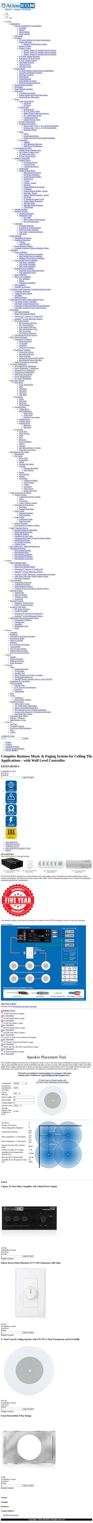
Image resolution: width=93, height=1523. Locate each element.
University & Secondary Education (22, 636)
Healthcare (14, 634)
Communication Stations (23, 293)
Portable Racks (24, 419)
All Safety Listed (25, 67)
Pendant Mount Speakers (23, 85)
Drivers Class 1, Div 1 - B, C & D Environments (41, 126)
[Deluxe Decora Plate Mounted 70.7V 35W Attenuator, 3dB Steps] (29, 1322)
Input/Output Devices (22, 540)
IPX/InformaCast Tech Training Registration (30, 710)
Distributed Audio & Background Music (24, 618)
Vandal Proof (28, 179)
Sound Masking (15, 236)
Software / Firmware (17, 718)
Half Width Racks (25, 411)
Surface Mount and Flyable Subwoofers (33, 95)
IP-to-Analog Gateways (27, 327)
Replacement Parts (30, 491)
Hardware (22, 440)
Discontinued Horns (22, 552)
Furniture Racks (25, 421)
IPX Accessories (25, 331)
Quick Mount (28, 489)
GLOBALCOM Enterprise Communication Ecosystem (30, 289)
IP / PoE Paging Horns (32, 111)
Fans (20, 438)
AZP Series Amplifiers (27, 262)
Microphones (19, 454)
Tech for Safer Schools (18, 649)
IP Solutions (14, 310)
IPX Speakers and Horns (28, 323)
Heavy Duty (23, 458)
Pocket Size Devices (26, 352)
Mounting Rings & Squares (33, 205)
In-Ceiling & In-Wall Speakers (30, 228)
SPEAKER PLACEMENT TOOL (18, 848)
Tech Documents (16, 683)
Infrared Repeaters (21, 523)
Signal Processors (25, 341)
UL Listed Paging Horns (32, 115)
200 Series (23, 393)
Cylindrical (28, 189)
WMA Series (28, 413)
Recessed (27, 185)
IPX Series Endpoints (22, 578)
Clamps (26, 485)
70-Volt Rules (19, 671)
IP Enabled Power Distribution (25, 366)
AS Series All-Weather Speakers (30, 73)
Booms (21, 472)
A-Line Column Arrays (27, 156)
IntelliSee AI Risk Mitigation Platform (29, 319)
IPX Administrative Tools (28, 329)
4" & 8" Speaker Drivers (28, 60)
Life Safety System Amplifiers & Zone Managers (32, 306)
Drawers (22, 446)
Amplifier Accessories (22, 287)
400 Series (27, 425)
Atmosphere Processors (23, 238)
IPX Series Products (22, 321)
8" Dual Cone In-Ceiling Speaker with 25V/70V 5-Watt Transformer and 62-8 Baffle (52, 1081)
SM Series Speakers (26, 75)
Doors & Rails (24, 434)
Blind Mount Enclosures (32, 173)
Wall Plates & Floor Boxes (24, 505)
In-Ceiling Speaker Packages (29, 56)
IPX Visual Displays (26, 325)
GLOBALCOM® (21, 611)
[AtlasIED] (18, 10)
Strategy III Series (25, 42)
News (12, 730)
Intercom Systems (16, 591)
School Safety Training (23, 700)
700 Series (23, 389)
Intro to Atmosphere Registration (26, 708)
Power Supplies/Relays (23, 376)
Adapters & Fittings (31, 480)
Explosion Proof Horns (27, 124)
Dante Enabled (24, 34)
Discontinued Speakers (23, 550)
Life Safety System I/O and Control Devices (30, 308)
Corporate (13, 632)
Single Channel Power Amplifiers (31, 254)
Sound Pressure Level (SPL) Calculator (29, 675)
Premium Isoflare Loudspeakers (26, 530)
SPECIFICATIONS (12, 844)
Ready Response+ (16, 663)
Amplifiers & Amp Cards (24, 536)
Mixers (21, 281)
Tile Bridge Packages (26, 62)
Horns (17, 99)
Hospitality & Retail (17, 638)
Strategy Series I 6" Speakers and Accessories (40, 52)
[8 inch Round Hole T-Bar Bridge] (29, 1475)
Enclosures (23, 234)
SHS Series (19, 36)
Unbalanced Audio (26, 519)
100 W (26, 134)
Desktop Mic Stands (31, 468)
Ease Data (18, 689)
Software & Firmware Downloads (31, 358)
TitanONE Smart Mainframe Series (31, 271)
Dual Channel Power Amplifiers (30, 256)
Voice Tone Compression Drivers (31, 232)
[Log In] (6, 14)
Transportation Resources (24, 677)
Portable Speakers (21, 209)
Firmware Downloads (27, 347)
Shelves (22, 444)
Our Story (13, 724)
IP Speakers (19, 87)
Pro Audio (27, 217)
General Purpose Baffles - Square (36, 191)
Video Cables (19, 511)
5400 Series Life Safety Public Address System (27, 300)
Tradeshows (19, 698)
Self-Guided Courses (22, 704)
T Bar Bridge (28, 207)
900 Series (27, 427)
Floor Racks (19, 383)
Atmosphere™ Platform (23, 339)
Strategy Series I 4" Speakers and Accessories (40, 50)
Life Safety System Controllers (26, 302)
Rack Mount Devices (26, 354)
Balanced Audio (25, 521)
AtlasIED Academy (17, 702)
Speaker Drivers (25, 160)
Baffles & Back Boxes (27, 171)
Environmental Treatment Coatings (27, 525)
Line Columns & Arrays (23, 148)
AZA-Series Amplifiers (27, 264)
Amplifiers (14, 250)
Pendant (22, 30)
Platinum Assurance (17, 661)
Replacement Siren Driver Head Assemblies (39, 138)
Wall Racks (19, 397)
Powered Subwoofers (31, 222)
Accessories (23, 140)
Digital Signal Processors (23, 532)
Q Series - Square (30, 183)
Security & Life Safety (18, 607)
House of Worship (16, 640)
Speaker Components (22, 158)
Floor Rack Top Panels (27, 450)
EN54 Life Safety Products (28, 230)
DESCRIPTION (11, 842)
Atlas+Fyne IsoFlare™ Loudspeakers (28, 26)
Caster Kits (23, 432)
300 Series (23, 403)
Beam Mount (23, 77)
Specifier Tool (20, 673)
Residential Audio (25, 215)
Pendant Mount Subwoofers (29, 97)
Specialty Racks (20, 407)
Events (12, 696)
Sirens (21, 132)
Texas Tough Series (26, 385)
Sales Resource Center (18, 720)
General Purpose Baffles (32, 177)
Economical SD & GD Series (29, 58)
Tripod (21, 462)
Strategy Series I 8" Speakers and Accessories (40, 54)
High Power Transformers (33, 146)
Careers (12, 732)
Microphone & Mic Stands (19, 452)
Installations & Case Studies (20, 681)
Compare (10, 1258)
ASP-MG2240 (24, 244)
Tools (12, 667)
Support (13, 657)
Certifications (19, 691)
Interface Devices (21, 297)
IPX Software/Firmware (27, 333)
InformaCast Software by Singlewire (29, 316)
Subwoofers (19, 91)
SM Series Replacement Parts (29, 83)
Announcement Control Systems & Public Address (33, 538)
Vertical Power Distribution (24, 372)
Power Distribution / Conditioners (27, 368)
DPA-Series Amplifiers (27, 266)
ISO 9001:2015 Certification (10, 1515)
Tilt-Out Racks (24, 405)
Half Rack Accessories (32, 417)
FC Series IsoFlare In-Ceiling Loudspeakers (34, 40)
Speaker (22, 476)
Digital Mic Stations (22, 534)
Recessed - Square (30, 193)
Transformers (23, 169)
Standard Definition (26, 513)
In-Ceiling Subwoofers (27, 93)
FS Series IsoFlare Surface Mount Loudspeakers (36, 71)
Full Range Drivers (30, 162)
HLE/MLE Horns (30, 130)
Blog (11, 694)
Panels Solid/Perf (25, 442)
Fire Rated (27, 197)
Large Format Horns (26, 101)
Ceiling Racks (24, 409)
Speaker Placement (21, 669)
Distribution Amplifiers (27, 283)
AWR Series (28, 415)
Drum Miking (28, 470)
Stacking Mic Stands (26, 464)
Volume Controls (21, 495)
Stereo (21, 499)
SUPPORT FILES (12, 846)
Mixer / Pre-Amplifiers (23, 277)
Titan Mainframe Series (27, 273)
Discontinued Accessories (24, 559)
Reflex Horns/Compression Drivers (36, 113)
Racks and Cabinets (17, 381)
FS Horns (27, 105)
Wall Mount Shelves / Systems (30, 448)
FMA (21, 387)
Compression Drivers (31, 136)
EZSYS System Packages (24, 605)
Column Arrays (20, 544)
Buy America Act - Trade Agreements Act (25, 546)
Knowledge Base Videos (23, 714)
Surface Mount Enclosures (33, 201)
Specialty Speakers (21, 211)
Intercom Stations (21, 595)
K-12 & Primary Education (19, 645)
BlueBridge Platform (23, 350)
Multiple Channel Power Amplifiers (32, 258)
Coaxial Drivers (24, 64)
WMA (21, 399)
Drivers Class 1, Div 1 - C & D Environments (40, 128)
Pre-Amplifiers (24, 279)
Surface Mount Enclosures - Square (36, 195)
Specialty (22, 466)
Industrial (13, 643)
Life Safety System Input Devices (27, 304)
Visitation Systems (21, 597)
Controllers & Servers (22, 291)
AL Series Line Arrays (27, 154)
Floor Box (22, 507)
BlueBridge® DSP (21, 626)
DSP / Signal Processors (18, 337)
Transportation (15, 647)
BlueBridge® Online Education (30, 360)
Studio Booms (24, 474)
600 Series (23, 401)
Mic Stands (19, 456)
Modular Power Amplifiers (24, 268)
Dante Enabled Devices (19, 528)
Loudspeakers (15, 24)
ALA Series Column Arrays (29, 152)
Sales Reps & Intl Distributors (20, 728)
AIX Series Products (22, 312)
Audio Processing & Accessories (26, 362)
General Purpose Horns (32, 120)
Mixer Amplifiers (21, 275)
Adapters (27, 142)
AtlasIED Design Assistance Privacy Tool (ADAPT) (33, 679)
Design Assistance (16, 659)
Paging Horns (24, 107)
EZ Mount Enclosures (31, 175)
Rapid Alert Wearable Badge (25, 314)
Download (10, 1016)
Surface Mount (24, 32)
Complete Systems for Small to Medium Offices (32, 248)
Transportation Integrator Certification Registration (33, 712)
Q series (26, 181)
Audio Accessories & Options (20, 493)
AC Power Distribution (18, 364)
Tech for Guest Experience (19, 653)
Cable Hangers (29, 483)
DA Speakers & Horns (23, 542)
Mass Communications (18, 563)
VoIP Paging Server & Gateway (26, 335)
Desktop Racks (24, 423)
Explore (4, 1258)
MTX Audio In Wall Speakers (34, 220)
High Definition (24, 515)
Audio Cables (19, 517)
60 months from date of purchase (25, 1006)
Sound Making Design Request (53, 1075)
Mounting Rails (29, 203)
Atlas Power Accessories (23, 374)
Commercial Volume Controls (29, 497)
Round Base (23, 460)
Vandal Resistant (25, 79)
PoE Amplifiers (20, 285)
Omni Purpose (29, 109)
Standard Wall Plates (26, 509)
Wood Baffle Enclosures (28, 81)
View (3, 1016)
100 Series (23, 395)
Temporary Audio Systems (24, 603)
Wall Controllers (25, 356)
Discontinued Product (18, 548)
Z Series (22, 242)
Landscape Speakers (26, 213)
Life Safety (18, 224)
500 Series (23, 391)
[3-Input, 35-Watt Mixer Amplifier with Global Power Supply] (29, 1246)
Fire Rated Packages (26, 226)
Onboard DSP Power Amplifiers (26, 260)
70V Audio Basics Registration (26, 706)
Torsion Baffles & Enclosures (34, 187)
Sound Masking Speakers (24, 89)
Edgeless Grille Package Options (35, 44)
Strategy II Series (25, 46)
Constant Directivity (31, 118)
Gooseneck (28, 487)
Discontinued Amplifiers (23, 554)
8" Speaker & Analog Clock (34, 199)
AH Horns (27, 103)
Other (21, 436)
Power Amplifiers (21, 252)
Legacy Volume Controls (28, 503)
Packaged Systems (16, 601)
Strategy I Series (25, 48)
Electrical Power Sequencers (25, 370)
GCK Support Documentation (25, 687)
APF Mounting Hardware (33, 144)
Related (8, 850)
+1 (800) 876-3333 (8, 736)
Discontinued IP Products (24, 557)
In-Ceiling (22, 28)
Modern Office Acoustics (19, 651)
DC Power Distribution (23, 379)
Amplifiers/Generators (22, 240)
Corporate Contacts (17, 726)
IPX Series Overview (22, 609)
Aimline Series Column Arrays (30, 150)
